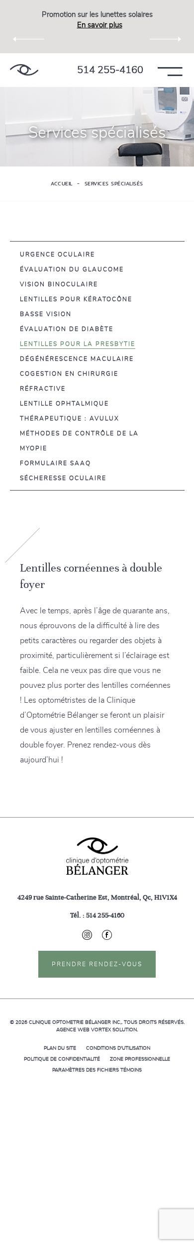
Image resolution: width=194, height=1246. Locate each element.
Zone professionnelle (140, 1059)
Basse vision (46, 314)
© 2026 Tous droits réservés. (97, 1022)
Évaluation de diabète (66, 329)
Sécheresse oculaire (63, 478)
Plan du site (60, 1048)
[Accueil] (24, 70)
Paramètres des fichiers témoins (97, 1070)
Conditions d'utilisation (118, 1048)
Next (165, 39)
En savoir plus (99, 25)
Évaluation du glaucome (72, 269)
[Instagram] (92, 935)
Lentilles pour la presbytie (77, 344)
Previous (28, 39)
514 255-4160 (110, 70)
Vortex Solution (114, 1029)
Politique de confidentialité (62, 1059)
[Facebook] (107, 935)
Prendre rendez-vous (97, 964)
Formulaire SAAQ (55, 463)
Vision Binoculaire (59, 284)
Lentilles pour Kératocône (76, 299)
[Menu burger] (184, 69)
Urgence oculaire (57, 254)
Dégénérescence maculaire (77, 359)
